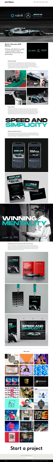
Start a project (26, 448)
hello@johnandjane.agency (35, 460)
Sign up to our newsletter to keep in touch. (26, 455)
